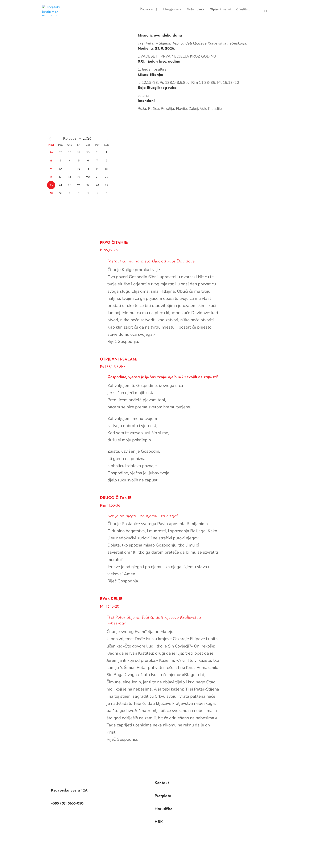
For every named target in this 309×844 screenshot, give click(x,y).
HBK (158, 822)
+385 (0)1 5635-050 (67, 804)
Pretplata (162, 796)
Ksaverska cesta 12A (69, 791)
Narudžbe (163, 809)
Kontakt (161, 783)
